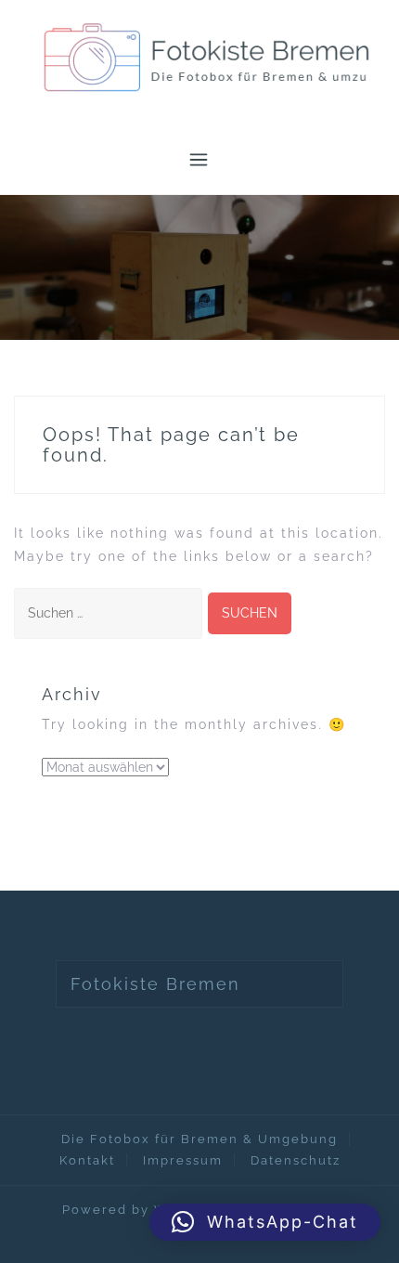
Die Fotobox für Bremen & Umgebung (199, 1139)
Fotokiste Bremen (155, 984)
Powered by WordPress (147, 1210)
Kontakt (87, 1160)
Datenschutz (296, 1160)
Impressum (183, 1160)
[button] (264, 1222)
